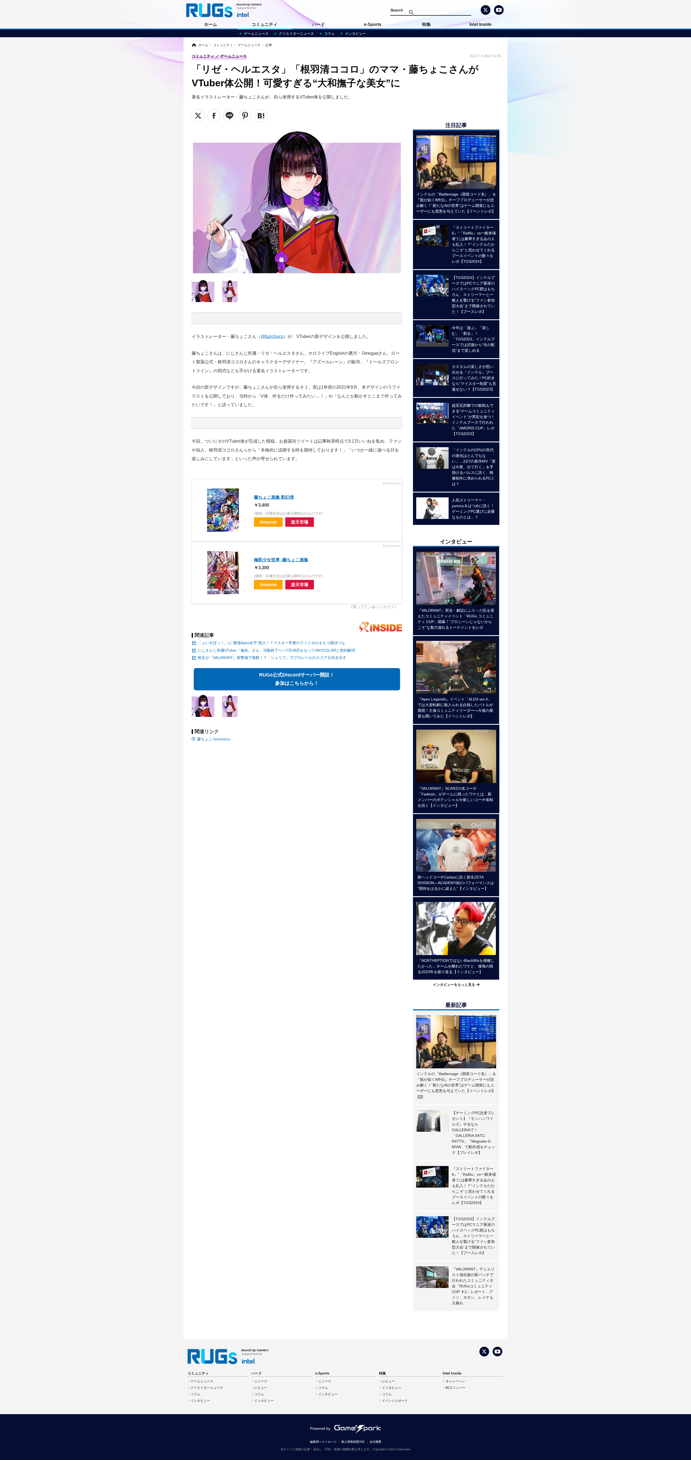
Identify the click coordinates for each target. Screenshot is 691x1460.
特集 (426, 24)
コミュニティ (264, 24)
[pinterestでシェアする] (245, 115)
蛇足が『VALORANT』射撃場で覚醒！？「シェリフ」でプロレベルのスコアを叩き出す (272, 657)
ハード (318, 24)
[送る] (229, 115)
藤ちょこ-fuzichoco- (214, 739)
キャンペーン (455, 1381)
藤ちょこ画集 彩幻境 (274, 497)
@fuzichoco (272, 336)
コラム (329, 34)
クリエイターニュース (296, 34)
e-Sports (372, 24)
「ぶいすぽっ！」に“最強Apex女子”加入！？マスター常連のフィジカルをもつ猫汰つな (271, 643)
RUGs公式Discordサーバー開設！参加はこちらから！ (296, 679)
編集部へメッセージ (323, 1441)
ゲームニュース (256, 34)
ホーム (210, 24)
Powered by (320, 1428)
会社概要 (375, 1441)
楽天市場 (299, 521)
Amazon (268, 521)
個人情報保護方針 (353, 1441)
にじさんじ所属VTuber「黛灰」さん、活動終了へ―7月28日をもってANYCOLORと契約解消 (276, 650)
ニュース (260, 1381)
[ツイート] (198, 115)
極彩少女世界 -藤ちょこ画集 (281, 559)
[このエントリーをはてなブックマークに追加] (260, 115)
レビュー (260, 1388)
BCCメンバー (456, 1388)
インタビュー (355, 34)
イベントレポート (395, 1401)
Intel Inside (480, 24)
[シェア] (213, 115)
